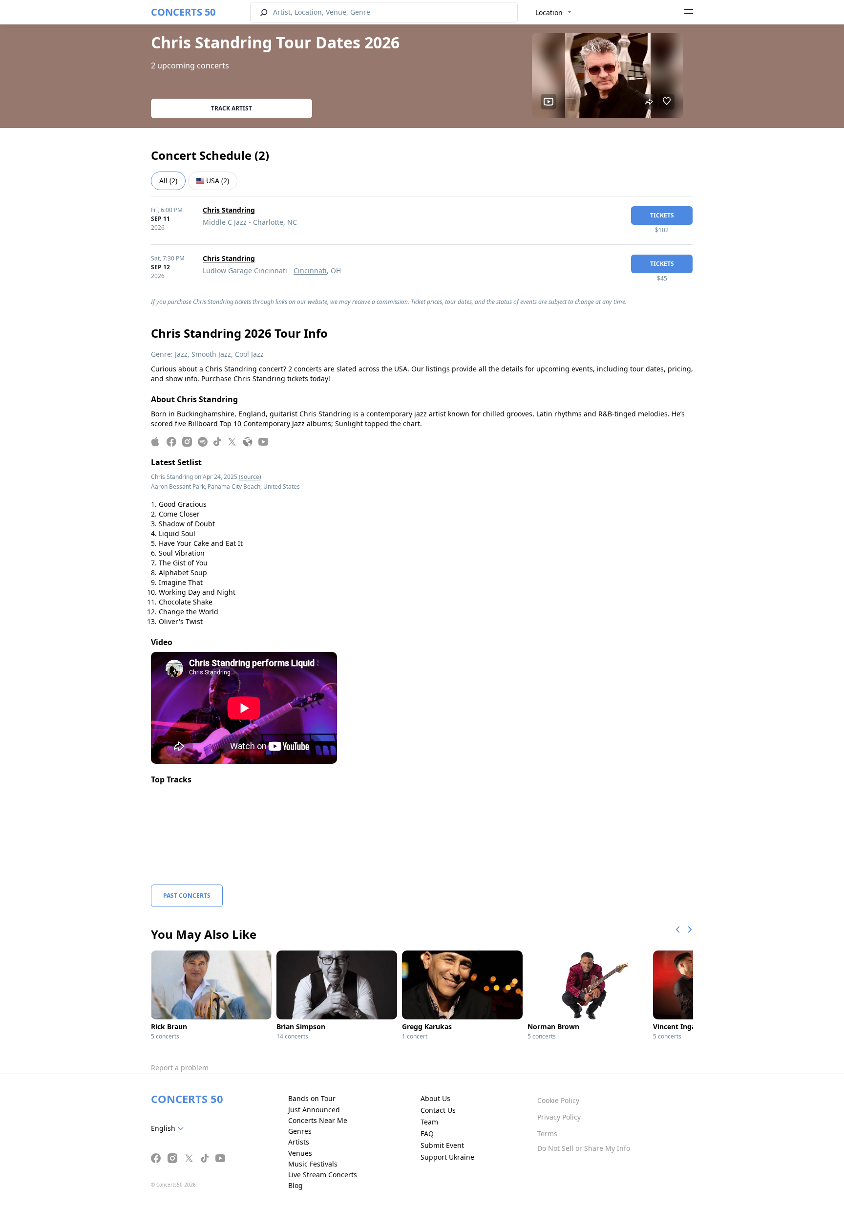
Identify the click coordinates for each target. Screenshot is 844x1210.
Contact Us (438, 1110)
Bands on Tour (312, 1098)
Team (429, 1121)
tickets (662, 215)
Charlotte (268, 222)
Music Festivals (313, 1163)
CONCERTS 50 (183, 12)
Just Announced (314, 1109)
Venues (300, 1153)
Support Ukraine (447, 1157)
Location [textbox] (549, 12)
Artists (298, 1141)
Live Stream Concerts (322, 1174)
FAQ (427, 1133)
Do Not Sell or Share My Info (583, 1148)
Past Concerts (187, 895)
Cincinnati (310, 270)
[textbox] (169, 1128)
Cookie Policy (558, 1100)
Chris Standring (229, 210)
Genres (300, 1131)
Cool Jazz (249, 354)
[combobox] (554, 12)
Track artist (231, 108)
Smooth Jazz (211, 354)
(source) (250, 477)
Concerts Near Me (317, 1120)
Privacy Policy (559, 1117)
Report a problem (180, 1067)
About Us (435, 1098)
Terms (547, 1133)
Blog (295, 1185)
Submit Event (442, 1145)
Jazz (181, 354)
